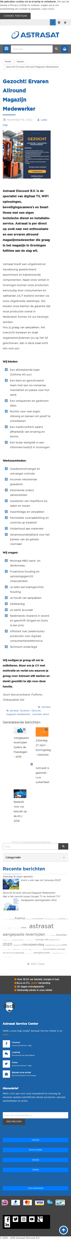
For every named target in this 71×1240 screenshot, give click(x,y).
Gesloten (61, 935)
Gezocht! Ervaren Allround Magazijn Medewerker (29, 893)
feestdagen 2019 (42, 940)
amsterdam (17, 949)
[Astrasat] (35, 27)
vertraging (38, 953)
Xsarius (20, 918)
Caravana (40, 919)
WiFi (46, 918)
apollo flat (55, 953)
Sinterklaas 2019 (17, 945)
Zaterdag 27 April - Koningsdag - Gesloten (43, 747)
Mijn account (53, 22)
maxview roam (25, 949)
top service (7, 953)
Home (8, 62)
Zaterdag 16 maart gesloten (18, 877)
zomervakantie (59, 953)
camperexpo (30, 949)
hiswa (14, 949)
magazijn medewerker (18, 714)
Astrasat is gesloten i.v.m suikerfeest (43, 775)
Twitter (15, 1062)
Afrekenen (59, 22)
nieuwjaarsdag (33, 944)
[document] (35, 9)
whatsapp (61, 949)
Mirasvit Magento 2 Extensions (37, 842)
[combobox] (32, 49)
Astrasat (46, 707)
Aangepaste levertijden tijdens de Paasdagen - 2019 (21, 747)
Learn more (48, 9)
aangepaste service (54, 939)
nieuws (20, 62)
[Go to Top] (63, 1230)
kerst (64, 945)
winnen (9, 949)
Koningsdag (53, 935)
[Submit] (63, 846)
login (65, 22)
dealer (54, 945)
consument (59, 945)
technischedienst (50, 949)
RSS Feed (37, 964)
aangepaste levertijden (24, 934)
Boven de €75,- (33, 983)
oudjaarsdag (48, 945)
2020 (8, 944)
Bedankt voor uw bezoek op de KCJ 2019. (20, 811)
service (63, 953)
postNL (47, 953)
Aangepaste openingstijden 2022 (39, 900)
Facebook (16, 1042)
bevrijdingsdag (18, 953)
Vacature (25, 711)
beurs (24, 928)
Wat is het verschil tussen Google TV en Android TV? (31, 896)
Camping (49, 918)
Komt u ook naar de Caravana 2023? (41, 880)
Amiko (34, 918)
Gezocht (36, 711)
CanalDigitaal (62, 918)
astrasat (14, 711)
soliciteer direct (40, 714)
